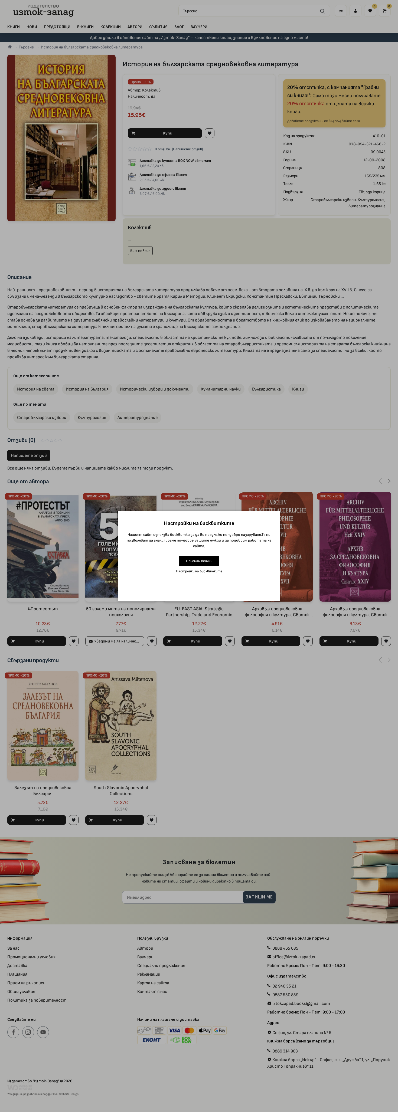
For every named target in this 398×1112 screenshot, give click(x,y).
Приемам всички (199, 561)
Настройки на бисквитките (199, 571)
